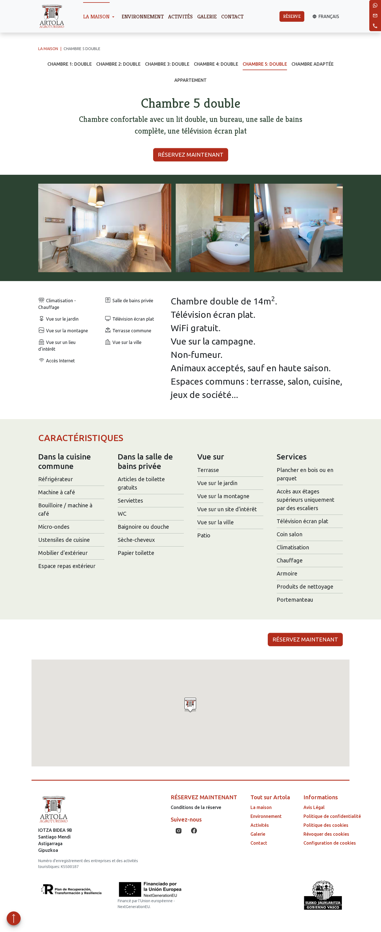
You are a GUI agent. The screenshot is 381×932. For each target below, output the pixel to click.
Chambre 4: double (216, 64)
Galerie (207, 16)
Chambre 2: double (118, 64)
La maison (96, 16)
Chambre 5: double (265, 64)
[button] (104, 228)
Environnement (143, 16)
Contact (232, 16)
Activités (180, 16)
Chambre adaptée (312, 64)
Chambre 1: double (69, 64)
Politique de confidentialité (332, 816)
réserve (292, 16)
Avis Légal (314, 807)
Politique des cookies (325, 825)
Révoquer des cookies (326, 834)
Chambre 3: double (167, 64)
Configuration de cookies (329, 842)
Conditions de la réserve (196, 807)
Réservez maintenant (190, 154)
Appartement (190, 80)
